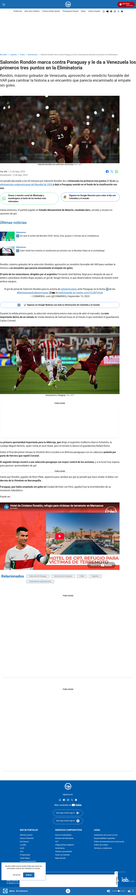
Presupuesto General (70, 11)
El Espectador (25, 855)
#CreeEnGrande (63, 292)
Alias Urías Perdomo (32, 11)
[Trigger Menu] (3, 4)
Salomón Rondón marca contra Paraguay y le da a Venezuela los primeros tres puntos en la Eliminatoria (79, 55)
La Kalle (23, 845)
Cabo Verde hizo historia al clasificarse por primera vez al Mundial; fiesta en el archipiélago (62, 250)
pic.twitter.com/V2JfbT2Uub (88, 292)
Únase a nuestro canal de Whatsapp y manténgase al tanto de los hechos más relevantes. (27, 198)
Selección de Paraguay (37, 576)
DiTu (21, 851)
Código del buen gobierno (64, 845)
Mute (108, 891)
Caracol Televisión (27, 838)
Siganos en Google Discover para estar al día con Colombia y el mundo (92, 197)
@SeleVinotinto (69, 289)
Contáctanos (60, 848)
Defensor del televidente (64, 838)
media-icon (68, 891)
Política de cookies (101, 845)
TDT (56, 842)
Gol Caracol (24, 842)
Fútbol (22, 55)
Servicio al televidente (63, 835)
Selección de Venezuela (63, 576)
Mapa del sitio (60, 858)
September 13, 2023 (79, 296)
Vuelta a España (94, 11)
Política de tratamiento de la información (109, 842)
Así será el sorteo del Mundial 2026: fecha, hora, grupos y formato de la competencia (59, 236)
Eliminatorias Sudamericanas (40, 581)
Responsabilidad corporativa (104, 838)
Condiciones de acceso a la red (105, 835)
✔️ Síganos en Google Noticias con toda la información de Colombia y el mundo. (62, 305)
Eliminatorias (32, 55)
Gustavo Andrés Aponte (51, 11)
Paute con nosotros (62, 855)
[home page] (68, 4)
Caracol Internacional (28, 861)
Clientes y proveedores (63, 851)
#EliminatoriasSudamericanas (32, 292)
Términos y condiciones (103, 848)
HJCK (22, 848)
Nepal (83, 11)
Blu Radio (3, 55)
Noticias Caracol (26, 835)
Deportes (13, 55)
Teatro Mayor (25, 858)
